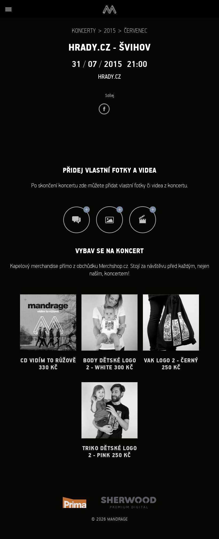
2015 (110, 30)
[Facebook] (104, 109)
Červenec (135, 30)
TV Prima (74, 502)
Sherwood (128, 502)
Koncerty (84, 30)
